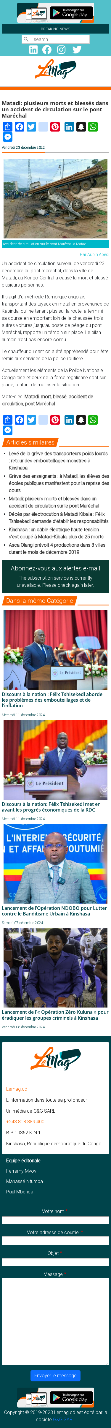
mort (46, 396)
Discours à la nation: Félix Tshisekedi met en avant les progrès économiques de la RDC (51, 807)
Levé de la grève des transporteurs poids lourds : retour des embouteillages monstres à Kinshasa (58, 461)
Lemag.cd (16, 1089)
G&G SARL (64, 1419)
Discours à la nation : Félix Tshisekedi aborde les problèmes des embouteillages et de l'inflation (52, 700)
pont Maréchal (40, 404)
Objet (53, 1253)
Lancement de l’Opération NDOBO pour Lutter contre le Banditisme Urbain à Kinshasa (54, 911)
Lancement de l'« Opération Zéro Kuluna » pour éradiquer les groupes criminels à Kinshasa (55, 1015)
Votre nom (53, 1211)
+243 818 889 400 (25, 1122)
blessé (60, 396)
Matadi (32, 396)
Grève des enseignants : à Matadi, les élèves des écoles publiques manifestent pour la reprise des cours (59, 483)
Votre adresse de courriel (53, 1232)
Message (53, 1274)
